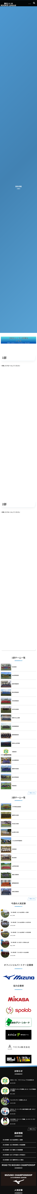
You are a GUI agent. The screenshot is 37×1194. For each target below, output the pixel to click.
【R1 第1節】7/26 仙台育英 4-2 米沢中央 (20, 922)
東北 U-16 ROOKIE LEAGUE (8, 4)
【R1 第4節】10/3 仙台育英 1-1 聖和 (19, 912)
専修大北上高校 (16, 718)
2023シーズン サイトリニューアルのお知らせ (22, 1080)
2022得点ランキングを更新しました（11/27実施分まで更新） (23, 1089)
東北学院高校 (15, 692)
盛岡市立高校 (15, 815)
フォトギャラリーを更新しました (18, 1100)
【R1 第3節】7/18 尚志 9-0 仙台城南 (19, 952)
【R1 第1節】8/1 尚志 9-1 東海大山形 (19, 942)
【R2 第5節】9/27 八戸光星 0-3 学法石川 (13, 1155)
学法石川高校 (15, 823)
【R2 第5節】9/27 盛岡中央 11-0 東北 (12, 1160)
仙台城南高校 (15, 760)
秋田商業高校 (15, 726)
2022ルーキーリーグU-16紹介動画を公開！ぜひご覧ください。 (23, 1110)
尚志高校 (14, 667)
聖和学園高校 (15, 684)
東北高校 (14, 857)
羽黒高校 (14, 751)
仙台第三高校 (15, 832)
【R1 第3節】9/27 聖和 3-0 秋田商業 (12, 1150)
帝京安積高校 (15, 701)
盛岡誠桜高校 (15, 883)
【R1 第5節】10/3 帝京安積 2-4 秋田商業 (13, 1145)
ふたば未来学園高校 (17, 840)
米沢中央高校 (15, 709)
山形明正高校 (15, 866)
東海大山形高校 (16, 743)
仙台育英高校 (15, 675)
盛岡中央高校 (15, 768)
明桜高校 (14, 785)
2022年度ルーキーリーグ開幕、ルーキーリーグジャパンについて (22, 1120)
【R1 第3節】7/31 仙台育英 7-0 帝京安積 (20, 932)
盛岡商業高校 (15, 735)
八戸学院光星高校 (16, 806)
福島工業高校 (15, 874)
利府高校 (14, 849)
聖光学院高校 (15, 777)
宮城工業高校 (15, 891)
